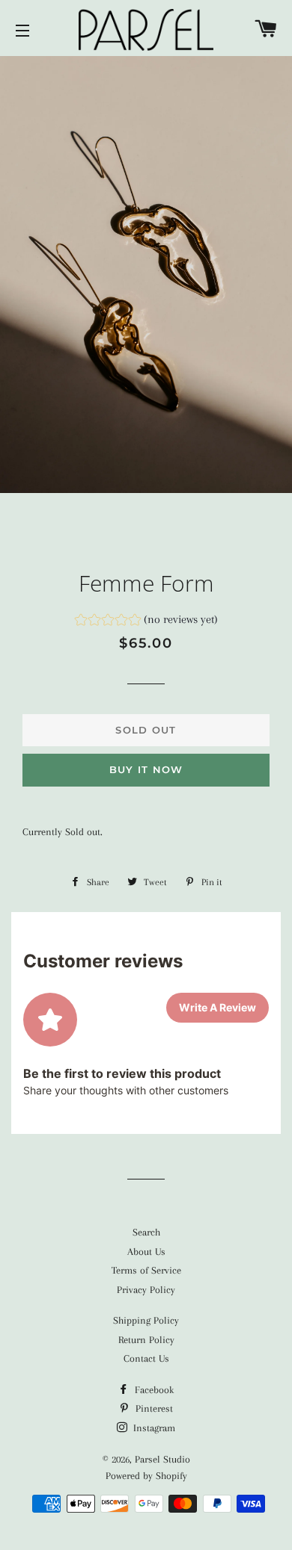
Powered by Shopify (146, 1475)
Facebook (153, 1389)
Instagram (152, 1427)
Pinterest (153, 1408)
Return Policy (146, 1339)
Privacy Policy (146, 1289)
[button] (146, 621)
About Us (146, 1251)
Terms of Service (146, 1270)
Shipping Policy (146, 1320)
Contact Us (146, 1358)
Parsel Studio (162, 1459)
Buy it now (146, 769)
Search (146, 1232)
